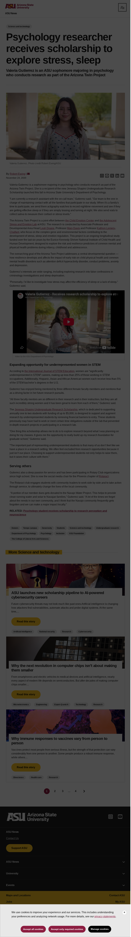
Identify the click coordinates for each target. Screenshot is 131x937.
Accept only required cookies (67, 929)
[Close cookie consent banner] (124, 912)
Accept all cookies (33, 929)
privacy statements (105, 916)
